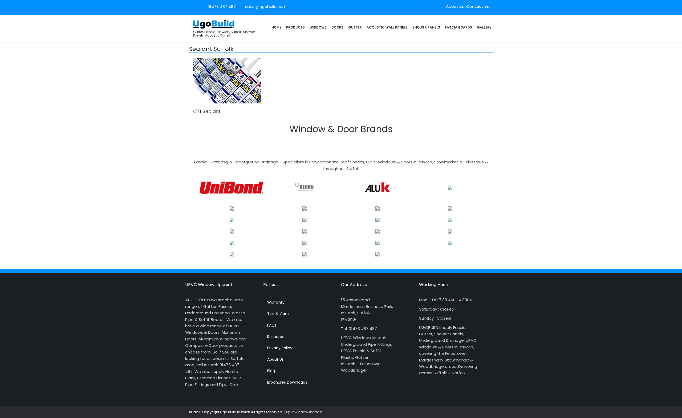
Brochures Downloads (287, 382)
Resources (276, 336)
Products (295, 27)
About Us (275, 359)
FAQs (272, 325)
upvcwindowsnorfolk (304, 412)
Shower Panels (426, 27)
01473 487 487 (222, 6)
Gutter (355, 27)
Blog (271, 370)
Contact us (477, 6)
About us (455, 6)
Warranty (276, 302)
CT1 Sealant (207, 111)
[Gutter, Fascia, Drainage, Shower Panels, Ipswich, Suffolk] (213, 24)
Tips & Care (278, 313)
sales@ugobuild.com (265, 6)
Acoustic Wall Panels (387, 27)
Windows (318, 27)
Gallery (484, 27)
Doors (337, 27)
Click (233, 384)
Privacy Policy (279, 348)
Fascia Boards (458, 27)
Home (276, 27)
